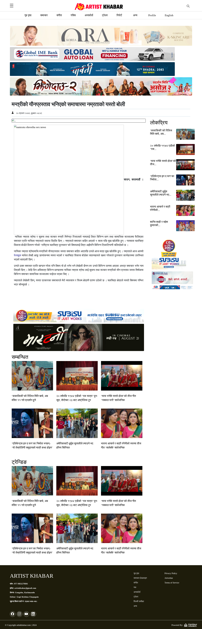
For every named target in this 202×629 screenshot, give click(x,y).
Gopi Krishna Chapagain (28, 597)
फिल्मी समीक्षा (139, 601)
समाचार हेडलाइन (140, 578)
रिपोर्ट (119, 15)
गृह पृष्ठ (27, 15)
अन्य (135, 15)
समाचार (44, 15)
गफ (135, 587)
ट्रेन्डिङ (19, 462)
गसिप (73, 15)
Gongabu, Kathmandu (25, 593)
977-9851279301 (21, 584)
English (169, 15)
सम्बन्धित (20, 357)
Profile (152, 15)
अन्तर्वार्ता (89, 15)
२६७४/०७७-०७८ (31, 601)
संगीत (59, 15)
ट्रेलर (105, 15)
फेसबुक (17, 255)
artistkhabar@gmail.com (25, 588)
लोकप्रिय (159, 122)
